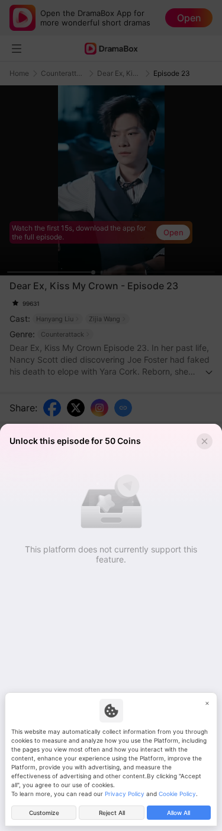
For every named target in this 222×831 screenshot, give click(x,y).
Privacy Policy (124, 793)
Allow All (178, 812)
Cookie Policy (177, 793)
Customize (44, 812)
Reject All (112, 812)
